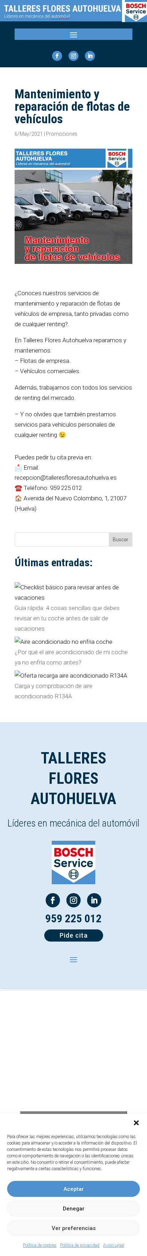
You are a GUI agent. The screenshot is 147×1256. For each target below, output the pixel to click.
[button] (136, 1122)
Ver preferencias (74, 1228)
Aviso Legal (113, 1245)
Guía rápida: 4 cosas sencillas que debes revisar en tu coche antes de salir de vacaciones (67, 618)
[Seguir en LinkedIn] (90, 56)
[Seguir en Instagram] (73, 56)
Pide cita (74, 935)
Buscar (120, 539)
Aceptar (74, 1189)
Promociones (61, 134)
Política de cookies (39, 1245)
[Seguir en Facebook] (57, 56)
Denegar (74, 1208)
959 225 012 (73, 918)
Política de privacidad (80, 1245)
